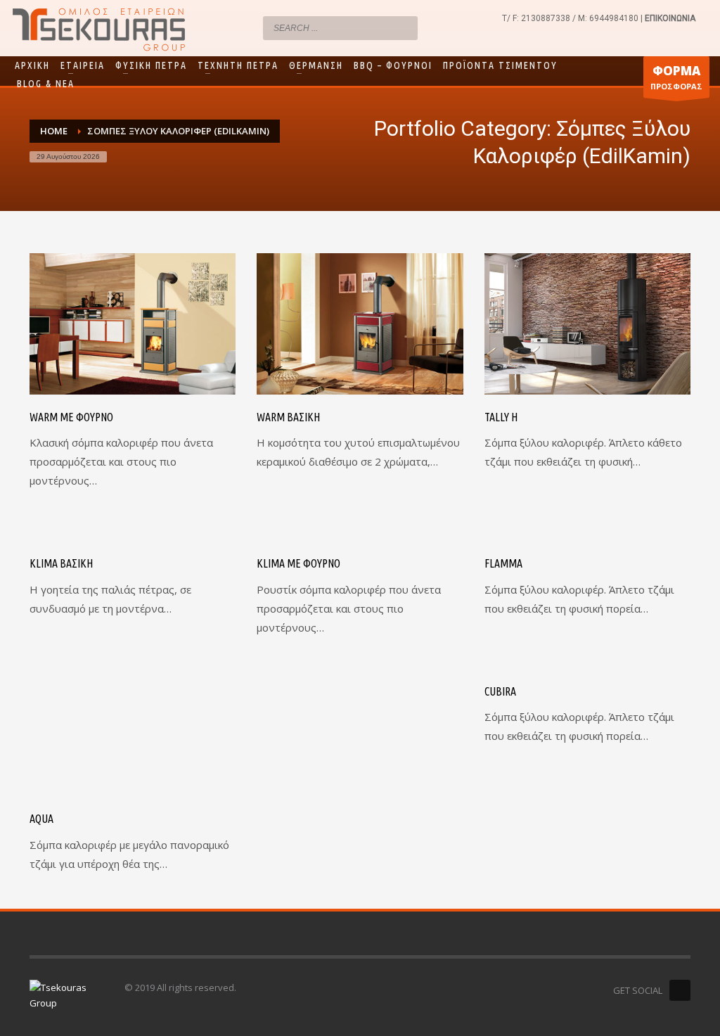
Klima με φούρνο (298, 563)
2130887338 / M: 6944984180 (579, 18)
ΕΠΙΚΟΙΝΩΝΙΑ (670, 18)
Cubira (500, 691)
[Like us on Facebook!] (679, 990)
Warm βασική (288, 417)
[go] (404, 27)
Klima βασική (61, 563)
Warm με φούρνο (71, 417)
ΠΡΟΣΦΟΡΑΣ (676, 77)
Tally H (501, 417)
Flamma (503, 563)
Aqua (41, 818)
